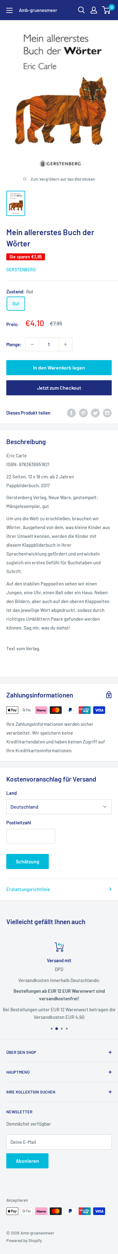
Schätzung (27, 861)
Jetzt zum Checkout (59, 388)
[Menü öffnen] (9, 10)
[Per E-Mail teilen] (107, 412)
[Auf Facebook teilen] (71, 412)
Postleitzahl (18, 822)
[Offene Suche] (81, 10)
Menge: (13, 344)
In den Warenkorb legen (59, 367)
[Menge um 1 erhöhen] (65, 344)
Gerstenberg (21, 269)
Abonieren (27, 1161)
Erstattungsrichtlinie (28, 889)
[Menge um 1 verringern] (32, 344)
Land (11, 793)
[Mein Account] (94, 10)
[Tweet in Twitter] (95, 412)
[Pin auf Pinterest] (83, 412)
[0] (106, 10)
